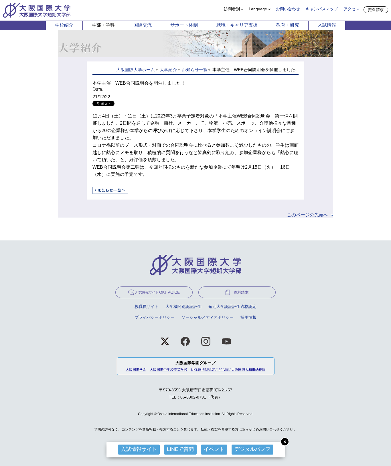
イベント (214, 449)
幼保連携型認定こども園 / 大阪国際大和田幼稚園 (228, 370)
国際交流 (142, 25)
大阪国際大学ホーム (135, 69)
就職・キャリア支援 (237, 25)
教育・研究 (287, 25)
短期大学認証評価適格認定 (232, 306)
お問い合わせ (288, 9)
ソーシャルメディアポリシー (207, 317)
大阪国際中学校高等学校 (168, 370)
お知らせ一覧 (195, 69)
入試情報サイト (139, 449)
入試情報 (327, 25)
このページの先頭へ (307, 214)
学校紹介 (64, 25)
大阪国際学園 (136, 370)
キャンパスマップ (322, 9)
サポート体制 (184, 25)
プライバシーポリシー (155, 317)
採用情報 (248, 317)
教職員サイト (147, 306)
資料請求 (376, 9)
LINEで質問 (180, 449)
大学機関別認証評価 (183, 306)
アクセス (351, 9)
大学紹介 (168, 69)
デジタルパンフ (252, 449)
